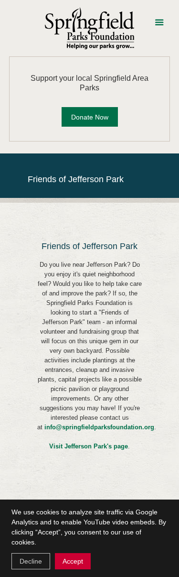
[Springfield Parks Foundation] (89, 28)
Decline (31, 561)
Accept (73, 561)
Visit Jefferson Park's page (88, 446)
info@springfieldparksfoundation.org (99, 427)
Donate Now (89, 117)
